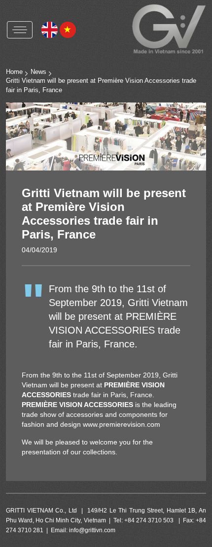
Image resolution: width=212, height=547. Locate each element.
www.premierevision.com (121, 424)
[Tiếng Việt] (68, 29)
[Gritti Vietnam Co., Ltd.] (169, 29)
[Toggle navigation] (20, 29)
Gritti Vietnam (42, 52)
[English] (49, 29)
